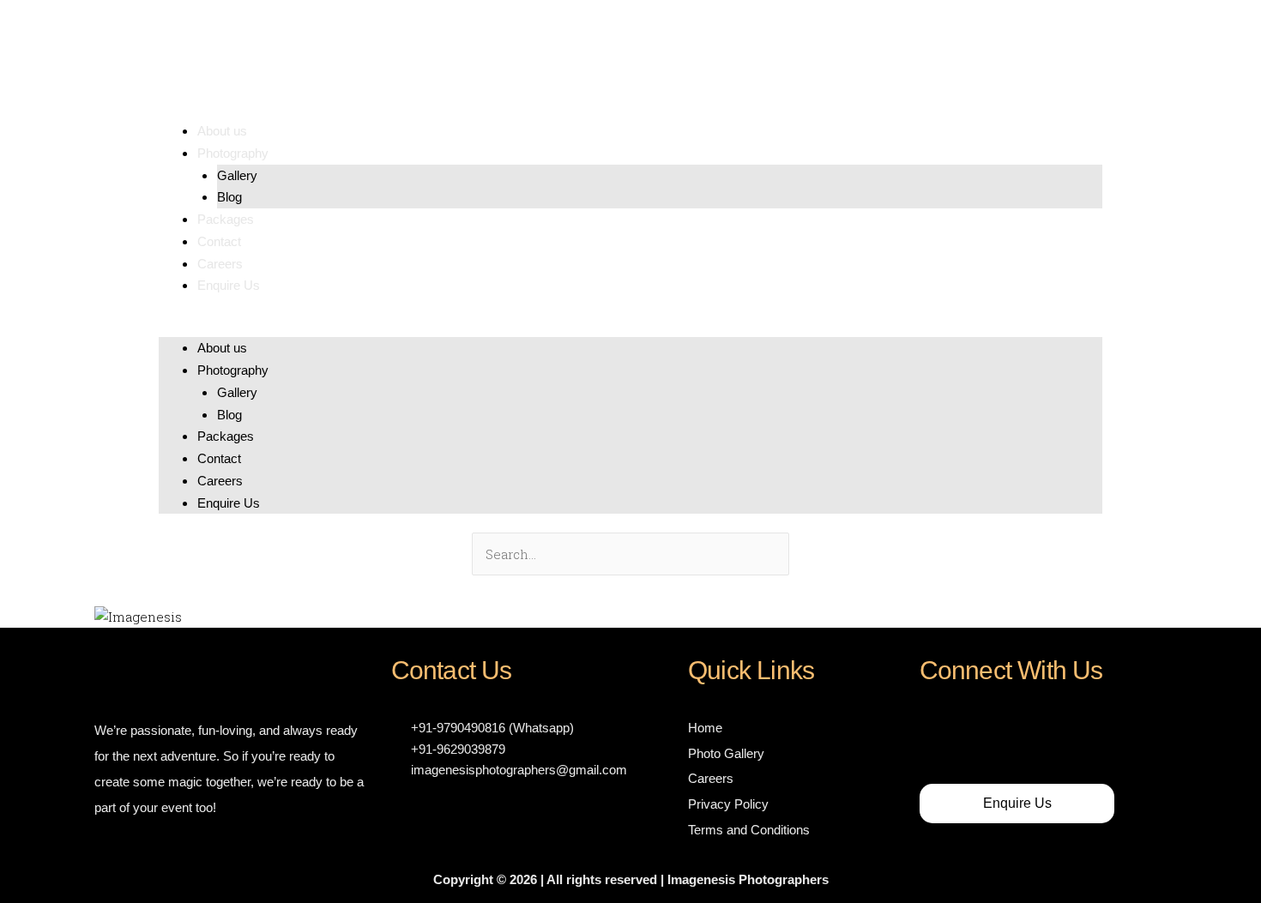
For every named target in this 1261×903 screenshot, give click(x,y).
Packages (225, 219)
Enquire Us (228, 285)
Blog (229, 197)
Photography (232, 153)
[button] (630, 327)
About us (222, 130)
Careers (220, 263)
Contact (219, 241)
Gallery (237, 175)
